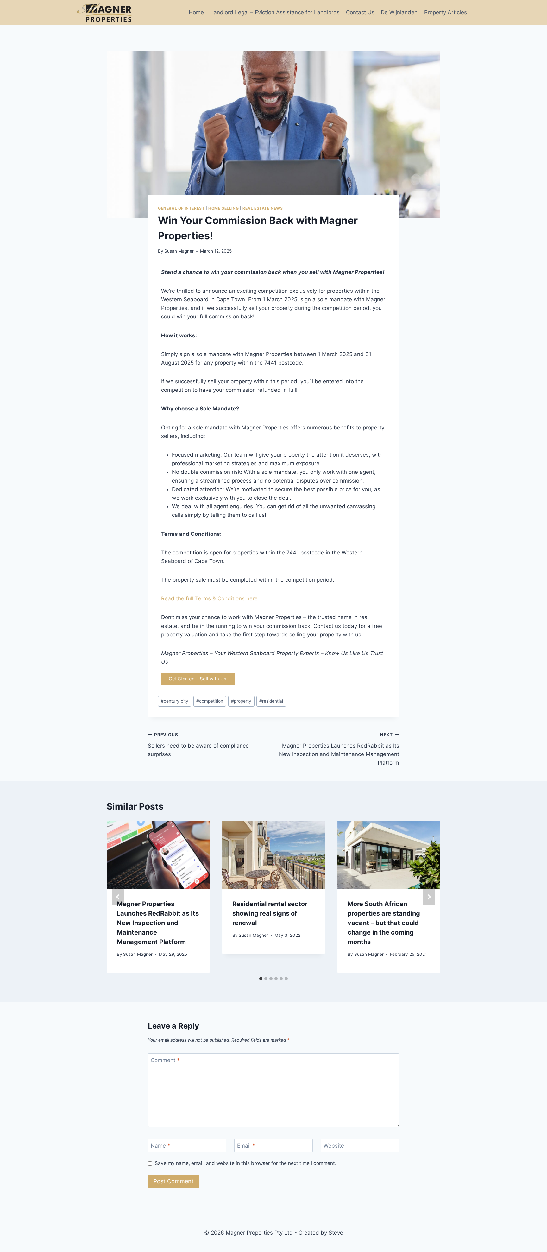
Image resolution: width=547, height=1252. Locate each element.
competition (209, 701)
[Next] (429, 896)
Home (196, 12)
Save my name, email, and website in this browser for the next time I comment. (245, 1163)
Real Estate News (262, 208)
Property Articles (445, 12)
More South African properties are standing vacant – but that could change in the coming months (384, 923)
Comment (165, 1060)
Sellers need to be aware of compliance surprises (198, 744)
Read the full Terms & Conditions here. (210, 598)
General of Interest (181, 208)
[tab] (260, 978)
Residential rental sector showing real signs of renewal (269, 913)
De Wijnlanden (399, 12)
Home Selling (223, 208)
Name (160, 1145)
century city (174, 701)
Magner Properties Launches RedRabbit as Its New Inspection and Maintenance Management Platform (339, 749)
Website (334, 1145)
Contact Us (360, 12)
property (241, 701)
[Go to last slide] (118, 896)
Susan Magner (179, 251)
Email (246, 1145)
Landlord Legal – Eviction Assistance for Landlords (275, 12)
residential (271, 701)
